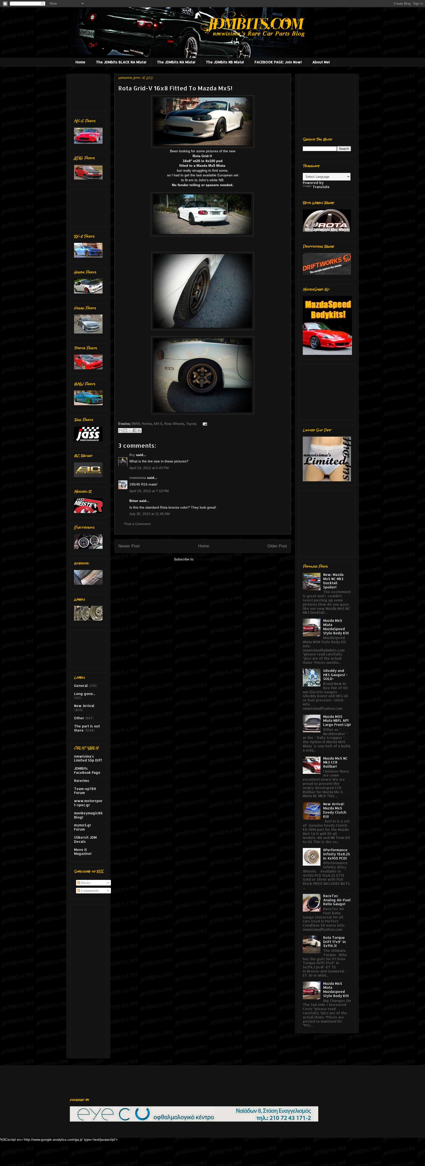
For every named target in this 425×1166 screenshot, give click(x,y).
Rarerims (81, 780)
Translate (321, 187)
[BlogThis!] (125, 430)
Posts (85, 883)
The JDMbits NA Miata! (176, 62)
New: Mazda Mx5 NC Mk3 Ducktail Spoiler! (333, 580)
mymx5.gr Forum (82, 827)
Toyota (191, 424)
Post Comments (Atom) (213, 559)
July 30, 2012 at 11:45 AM (149, 514)
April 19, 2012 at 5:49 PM (149, 468)
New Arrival (84, 706)
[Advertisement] (89, 91)
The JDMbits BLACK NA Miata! (121, 62)
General (81, 685)
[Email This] (120, 430)
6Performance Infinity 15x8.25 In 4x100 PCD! (336, 854)
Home (80, 62)
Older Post (277, 546)
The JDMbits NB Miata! (225, 62)
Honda (147, 424)
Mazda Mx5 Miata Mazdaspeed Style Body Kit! (336, 989)
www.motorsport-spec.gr (88, 803)
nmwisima (137, 478)
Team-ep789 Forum (85, 791)
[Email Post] (204, 424)
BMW (136, 424)
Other (79, 718)
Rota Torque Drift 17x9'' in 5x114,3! (334, 941)
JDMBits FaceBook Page (87, 770)
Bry (132, 455)
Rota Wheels (174, 424)
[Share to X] (129, 430)
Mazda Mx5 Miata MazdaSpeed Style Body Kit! (336, 626)
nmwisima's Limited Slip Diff (88, 758)
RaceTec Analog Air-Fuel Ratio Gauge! (337, 900)
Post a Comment (137, 524)
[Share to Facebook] (134, 430)
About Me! (321, 62)
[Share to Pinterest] (139, 430)
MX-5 (158, 424)
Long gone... (84, 694)
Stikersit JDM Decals (85, 839)
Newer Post (129, 546)
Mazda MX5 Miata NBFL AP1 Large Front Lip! (337, 720)
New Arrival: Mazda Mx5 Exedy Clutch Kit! (334, 810)
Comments (89, 890)
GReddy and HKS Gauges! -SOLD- (335, 674)
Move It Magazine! (82, 851)
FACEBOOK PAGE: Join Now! (278, 62)
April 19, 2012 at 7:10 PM (149, 491)
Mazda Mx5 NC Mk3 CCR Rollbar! (335, 762)
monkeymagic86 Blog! (88, 815)
